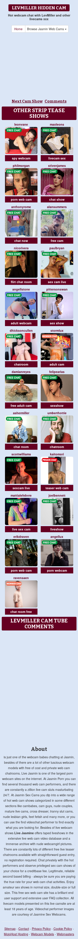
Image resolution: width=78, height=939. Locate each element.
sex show (57, 323)
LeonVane (21, 124)
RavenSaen (21, 578)
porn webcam (57, 570)
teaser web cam (57, 488)
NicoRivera (21, 248)
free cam (57, 240)
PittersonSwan (57, 289)
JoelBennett (57, 495)
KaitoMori (57, 454)
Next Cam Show (27, 101)
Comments (56, 101)
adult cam (57, 364)
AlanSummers (57, 207)
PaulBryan (56, 248)
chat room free (21, 611)
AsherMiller (21, 413)
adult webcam (21, 323)
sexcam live (21, 488)
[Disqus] (39, 687)
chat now (21, 240)
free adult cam (21, 405)
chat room (21, 447)
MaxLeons (57, 124)
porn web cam (21, 199)
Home (18, 29)
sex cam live (57, 282)
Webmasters (65, 934)
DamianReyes (21, 371)
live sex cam (21, 529)
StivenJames (57, 165)
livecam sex (57, 158)
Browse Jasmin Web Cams (46, 29)
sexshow (56, 405)
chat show (57, 199)
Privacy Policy (41, 928)
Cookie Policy (63, 928)
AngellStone (21, 289)
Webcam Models (42, 934)
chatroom (21, 364)
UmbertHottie (57, 413)
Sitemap (10, 928)
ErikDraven (21, 536)
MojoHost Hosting (16, 934)
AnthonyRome (21, 207)
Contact (23, 928)
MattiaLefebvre (21, 495)
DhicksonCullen (21, 330)
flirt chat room (21, 282)
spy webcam (21, 158)
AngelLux (56, 536)
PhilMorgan (21, 165)
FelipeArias (57, 371)
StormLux (56, 330)
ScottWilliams (21, 454)
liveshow (56, 529)
